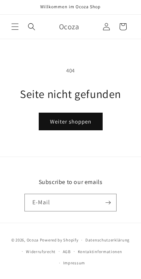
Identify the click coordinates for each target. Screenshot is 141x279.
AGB (67, 251)
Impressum (74, 262)
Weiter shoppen (70, 121)
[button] (15, 26)
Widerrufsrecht (41, 251)
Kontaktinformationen (100, 251)
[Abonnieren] (108, 202)
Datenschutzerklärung (107, 240)
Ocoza (33, 240)
